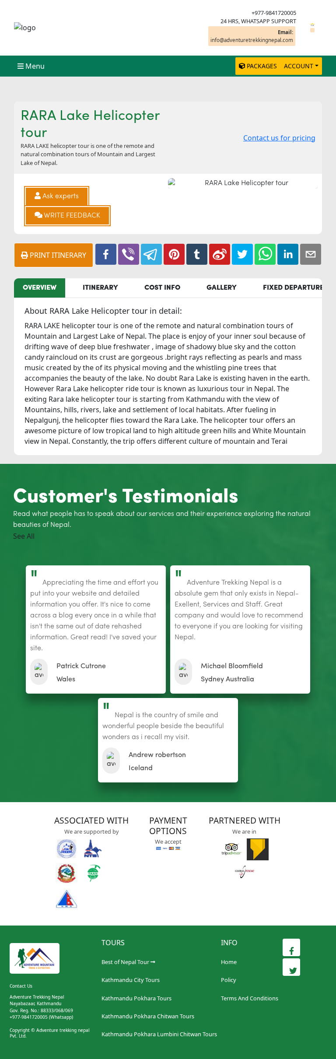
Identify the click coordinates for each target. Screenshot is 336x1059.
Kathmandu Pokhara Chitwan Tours (148, 1016)
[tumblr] (196, 254)
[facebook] (105, 254)
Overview (39, 287)
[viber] (128, 254)
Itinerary (100, 287)
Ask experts (60, 196)
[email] (310, 254)
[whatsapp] (265, 254)
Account (298, 66)
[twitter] (242, 254)
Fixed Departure (293, 287)
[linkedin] (287, 254)
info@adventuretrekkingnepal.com (251, 36)
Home (229, 962)
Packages (262, 66)
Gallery (221, 287)
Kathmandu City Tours (131, 980)
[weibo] (219, 254)
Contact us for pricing (279, 138)
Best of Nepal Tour (125, 962)
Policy (228, 980)
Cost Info (162, 287)
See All (24, 536)
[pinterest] (174, 254)
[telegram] (151, 254)
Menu (35, 66)
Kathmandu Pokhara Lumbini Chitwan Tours (159, 1034)
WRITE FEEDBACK (71, 215)
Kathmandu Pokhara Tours (137, 998)
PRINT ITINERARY (57, 255)
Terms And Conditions (249, 998)
